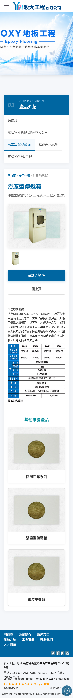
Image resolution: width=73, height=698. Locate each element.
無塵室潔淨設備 (19, 144)
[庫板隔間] (36, 5)
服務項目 (43, 634)
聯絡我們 (46, 639)
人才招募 (10, 644)
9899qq (19, 678)
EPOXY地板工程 (20, 157)
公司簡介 (25, 634)
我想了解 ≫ (36, 275)
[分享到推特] (53, 653)
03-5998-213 (20, 672)
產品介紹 (24, 175)
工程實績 (28, 639)
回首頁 (12, 175)
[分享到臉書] (58, 653)
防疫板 (13, 121)
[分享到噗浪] (62, 653)
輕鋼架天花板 (48, 144)
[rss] (67, 653)
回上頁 (36, 289)
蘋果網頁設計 (11, 688)
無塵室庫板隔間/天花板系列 (28, 133)
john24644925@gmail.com (52, 678)
